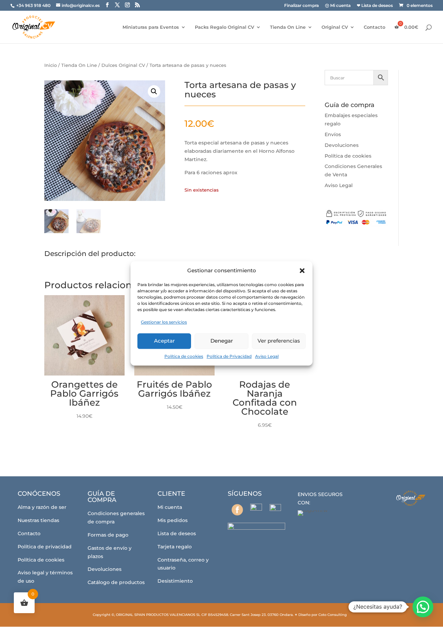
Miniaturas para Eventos (151, 27)
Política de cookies (183, 356)
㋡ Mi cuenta (338, 5)
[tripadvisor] (275, 509)
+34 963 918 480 (34, 5)
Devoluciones (342, 145)
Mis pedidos (172, 520)
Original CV (335, 27)
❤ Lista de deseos (375, 5)
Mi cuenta (169, 507)
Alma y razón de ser (42, 507)
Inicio (50, 65)
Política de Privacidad (229, 356)
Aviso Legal (267, 356)
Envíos (333, 134)
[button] (302, 270)
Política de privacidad (45, 547)
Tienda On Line (288, 27)
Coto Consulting (332, 614)
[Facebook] (237, 509)
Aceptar (164, 340)
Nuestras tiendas (38, 520)
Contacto (374, 27)
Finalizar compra (301, 5)
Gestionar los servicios (164, 322)
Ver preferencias (278, 340)
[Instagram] (256, 509)
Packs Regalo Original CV (224, 27)
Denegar (221, 340)
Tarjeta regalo (174, 547)
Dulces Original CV (123, 65)
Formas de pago (108, 535)
